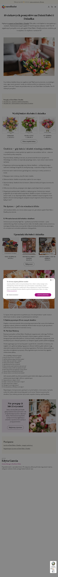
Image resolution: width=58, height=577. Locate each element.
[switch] (53, 571)
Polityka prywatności (12, 291)
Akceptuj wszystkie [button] (43, 294)
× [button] (52, 279)
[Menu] (56, 562)
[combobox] (51, 280)
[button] (12, 295)
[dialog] (29, 288)
